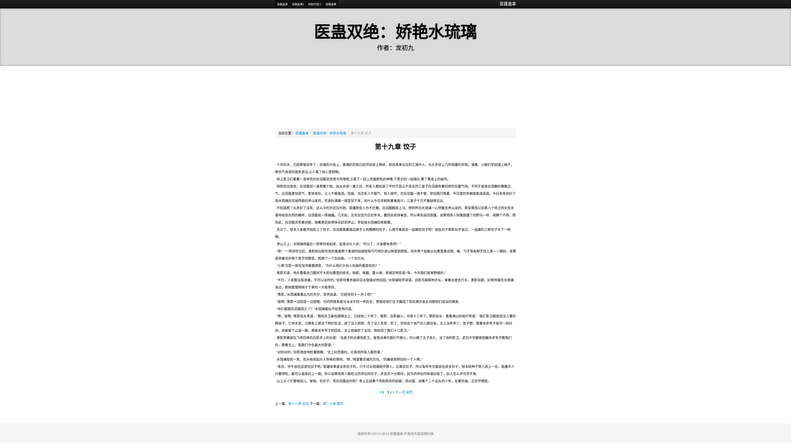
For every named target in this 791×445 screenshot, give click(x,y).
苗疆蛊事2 (298, 4)
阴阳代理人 (315, 4)
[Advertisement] (395, 97)
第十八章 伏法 (298, 403)
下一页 (400, 392)
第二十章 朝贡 (333, 403)
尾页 (409, 392)
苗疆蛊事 (508, 4)
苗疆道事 (331, 4)
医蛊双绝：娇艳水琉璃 (329, 133)
